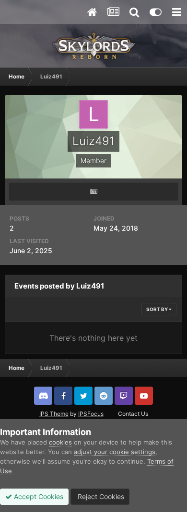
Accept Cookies (37, 496)
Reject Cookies (100, 496)
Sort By (157, 309)
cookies (60, 442)
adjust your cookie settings (114, 452)
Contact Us (133, 413)
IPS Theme (54, 413)
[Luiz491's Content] (93, 191)
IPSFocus (91, 413)
